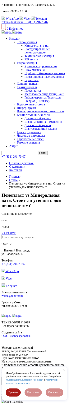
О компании (17, 166)
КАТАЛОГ (9, 233)
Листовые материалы (31, 135)
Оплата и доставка (21, 163)
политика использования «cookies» (25, 379)
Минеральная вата (36, 45)
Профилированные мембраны (44, 76)
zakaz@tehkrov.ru (13, 22)
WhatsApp (12, 18)
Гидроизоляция (27, 62)
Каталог (14, 38)
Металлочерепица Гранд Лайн (44, 94)
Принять (13, 392)
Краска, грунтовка (29, 132)
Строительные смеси (30, 139)
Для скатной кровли (38, 125)
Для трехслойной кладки (41, 128)
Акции (13, 146)
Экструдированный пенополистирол (37, 50)
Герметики (32, 80)
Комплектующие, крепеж (33, 114)
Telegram (41, 18)
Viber (26, 18)
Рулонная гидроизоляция (41, 66)
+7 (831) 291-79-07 (36, 22)
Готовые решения (28, 142)
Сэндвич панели (28, 83)
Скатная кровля (27, 87)
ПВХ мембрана (35, 69)
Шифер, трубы (26, 107)
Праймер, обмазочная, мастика (45, 73)
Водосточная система (31, 104)
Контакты (15, 170)
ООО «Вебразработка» (16, 335)
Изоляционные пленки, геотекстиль (40, 111)
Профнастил (33, 90)
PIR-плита (31, 59)
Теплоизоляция (27, 42)
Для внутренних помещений (43, 121)
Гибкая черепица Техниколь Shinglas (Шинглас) (43, 99)
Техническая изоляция (39, 56)
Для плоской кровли (38, 118)
